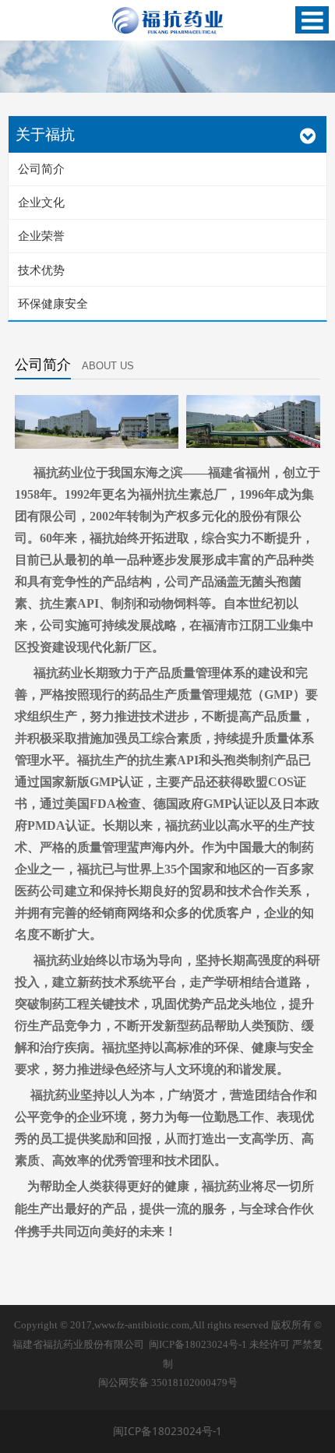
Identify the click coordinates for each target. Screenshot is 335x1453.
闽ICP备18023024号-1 (198, 1344)
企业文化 (41, 202)
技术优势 (41, 269)
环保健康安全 (53, 303)
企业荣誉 (41, 235)
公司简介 (41, 168)
